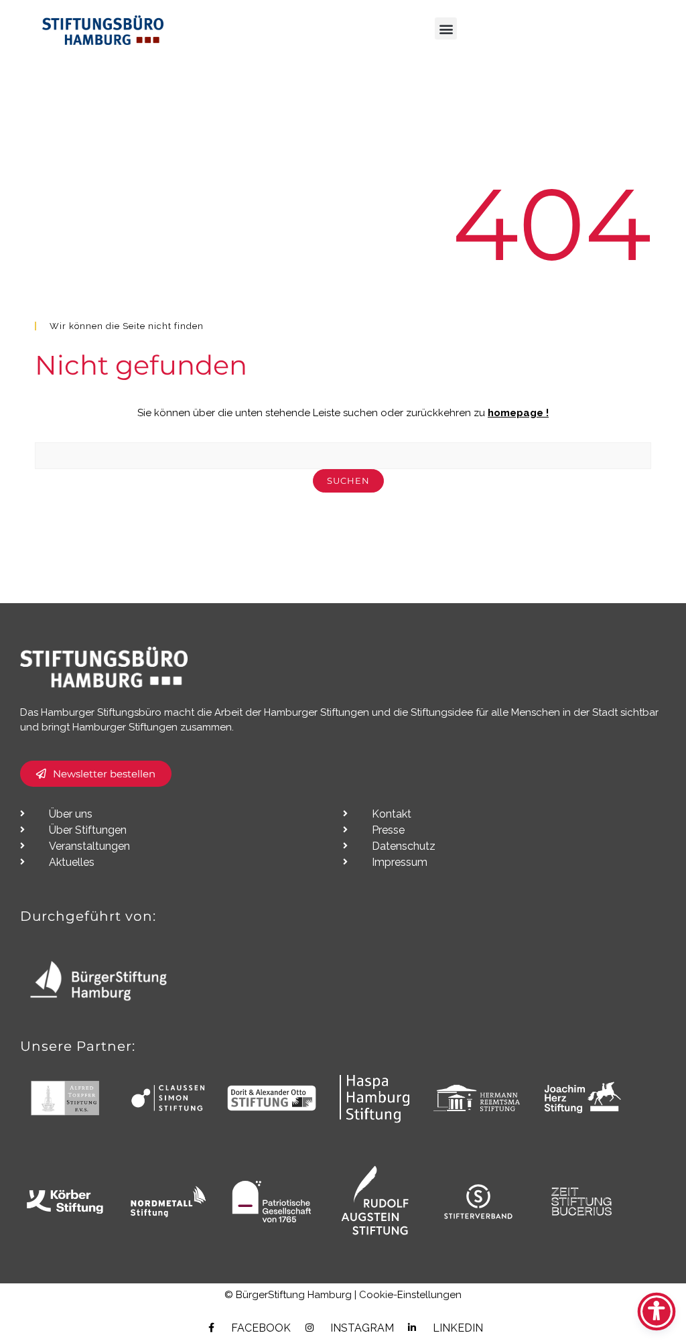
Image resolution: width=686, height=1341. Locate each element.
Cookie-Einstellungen (410, 1295)
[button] (446, 28)
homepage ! (518, 413)
